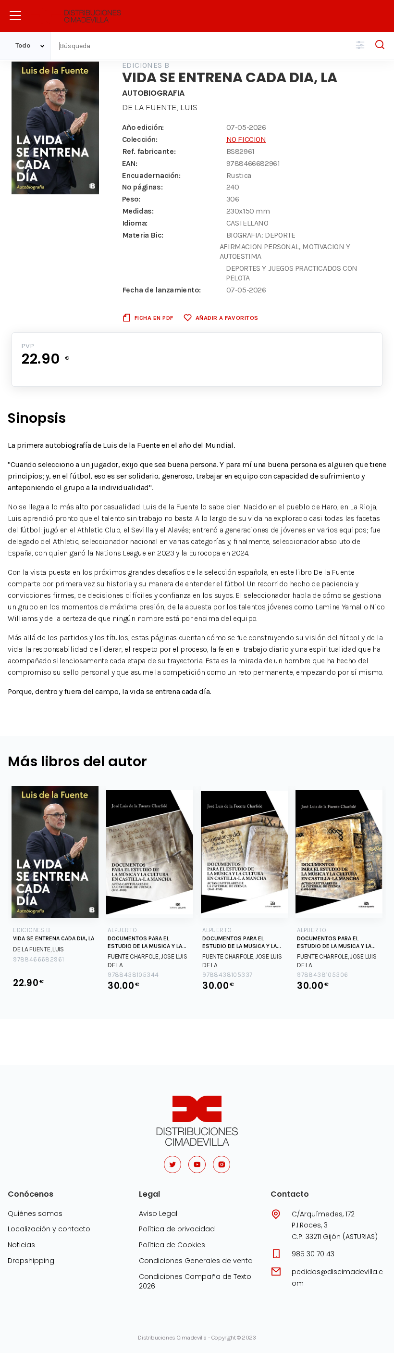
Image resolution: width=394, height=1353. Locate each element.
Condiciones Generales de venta (196, 1260)
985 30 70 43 (313, 1254)
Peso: (131, 198)
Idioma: (135, 223)
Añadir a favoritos (227, 317)
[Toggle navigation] (15, 15)
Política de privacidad (177, 1229)
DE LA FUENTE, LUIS (159, 107)
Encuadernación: (151, 175)
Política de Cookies (172, 1245)
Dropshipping (31, 1260)
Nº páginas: (142, 186)
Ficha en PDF (154, 317)
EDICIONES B (146, 65)
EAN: (129, 163)
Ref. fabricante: (149, 151)
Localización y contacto (49, 1229)
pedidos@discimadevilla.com (337, 1277)
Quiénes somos (35, 1213)
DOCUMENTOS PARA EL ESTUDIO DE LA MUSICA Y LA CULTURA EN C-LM (145, 942)
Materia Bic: (142, 235)
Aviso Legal (158, 1213)
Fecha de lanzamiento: (161, 289)
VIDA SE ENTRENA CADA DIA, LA (53, 938)
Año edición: (143, 127)
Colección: (140, 139)
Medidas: (138, 210)
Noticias (21, 1245)
